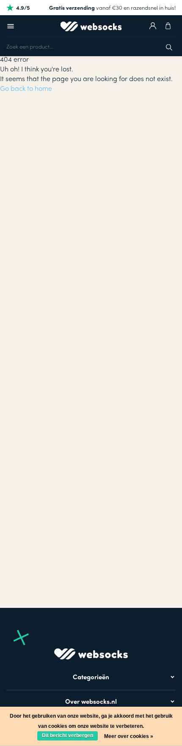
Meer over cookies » (128, 736)
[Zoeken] (169, 46)
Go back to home (26, 88)
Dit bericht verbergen (67, 735)
